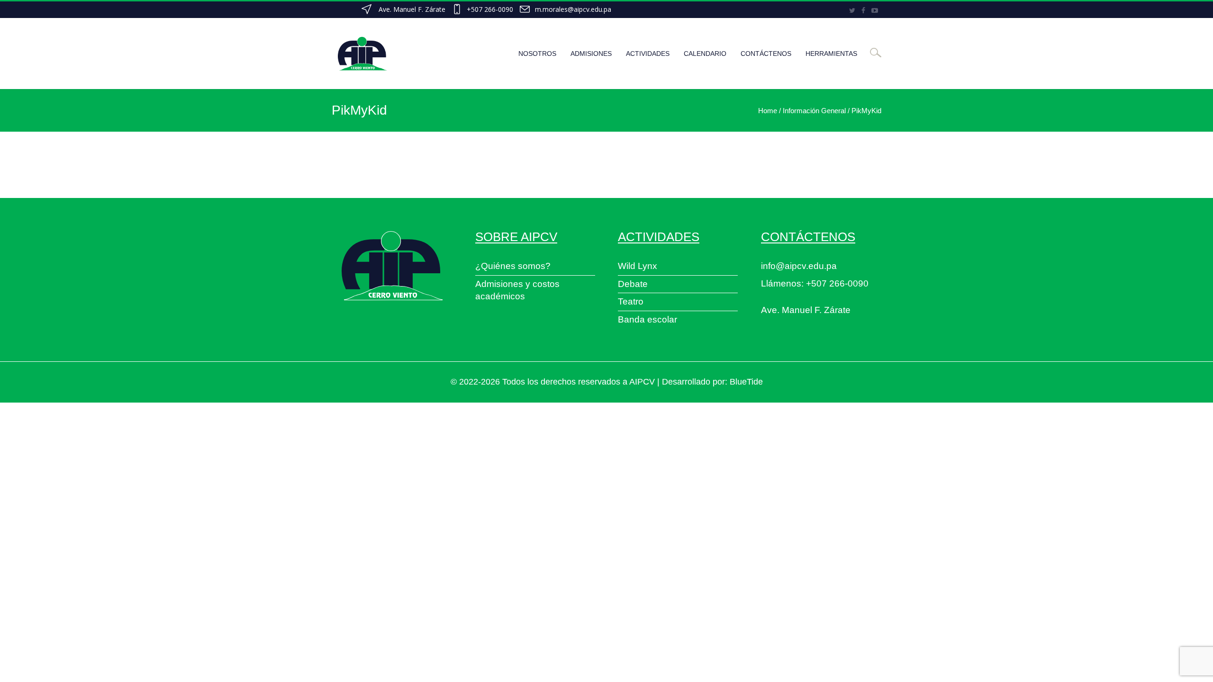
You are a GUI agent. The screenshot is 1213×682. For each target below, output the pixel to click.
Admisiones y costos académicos (517, 290)
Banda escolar (647, 319)
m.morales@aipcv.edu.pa (573, 9)
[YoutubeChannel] (874, 10)
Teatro (630, 301)
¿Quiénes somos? (513, 266)
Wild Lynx (637, 266)
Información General (814, 111)
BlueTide (746, 381)
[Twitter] (852, 10)
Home (767, 111)
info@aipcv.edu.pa (799, 266)
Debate (633, 284)
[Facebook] (863, 10)
